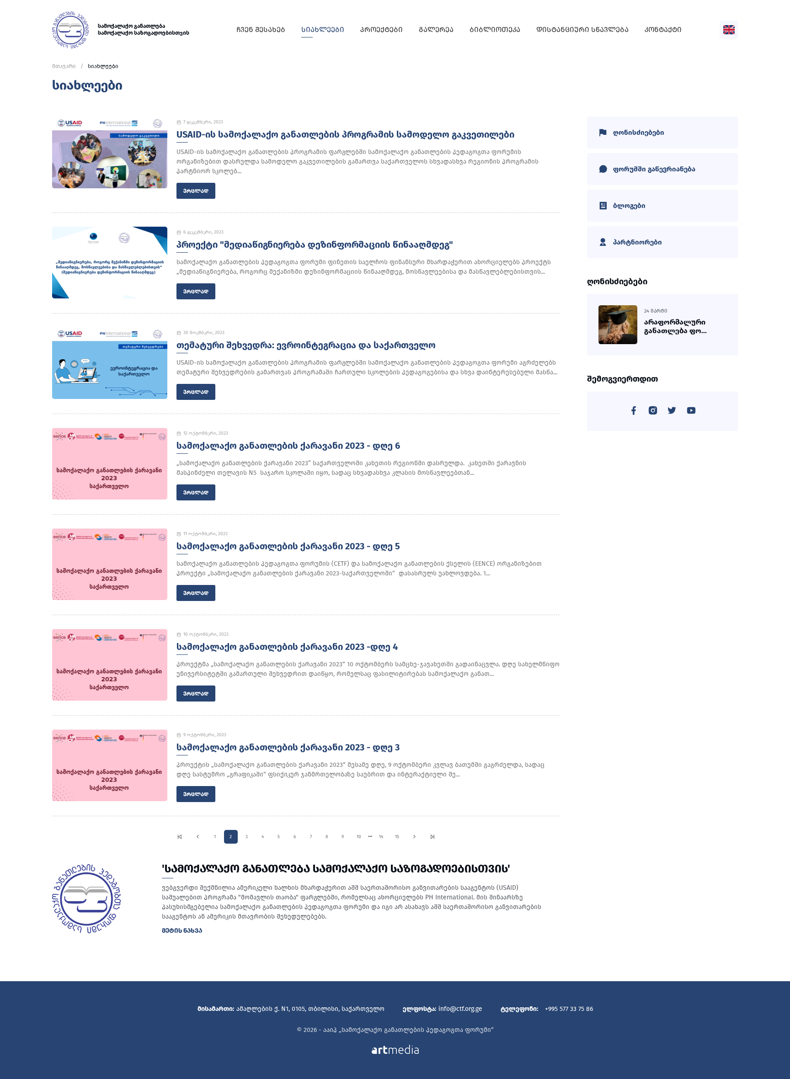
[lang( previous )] (198, 837)
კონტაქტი (663, 29)
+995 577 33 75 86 (569, 1009)
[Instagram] (653, 412)
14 (381, 837)
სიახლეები (322, 29)
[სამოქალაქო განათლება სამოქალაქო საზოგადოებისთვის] (70, 29)
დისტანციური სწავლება (582, 29)
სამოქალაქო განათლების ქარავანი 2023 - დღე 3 (288, 747)
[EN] (729, 29)
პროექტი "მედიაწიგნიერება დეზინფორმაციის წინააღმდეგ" (314, 244)
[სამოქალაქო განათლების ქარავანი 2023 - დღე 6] (109, 464)
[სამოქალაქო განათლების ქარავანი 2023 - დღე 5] (109, 564)
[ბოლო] (433, 837)
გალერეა (436, 29)
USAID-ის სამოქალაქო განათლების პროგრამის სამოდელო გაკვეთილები (345, 134)
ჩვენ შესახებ (260, 29)
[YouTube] (691, 412)
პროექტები (381, 29)
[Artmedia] (395, 1048)
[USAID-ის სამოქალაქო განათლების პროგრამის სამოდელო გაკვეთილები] (109, 152)
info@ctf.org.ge (460, 1009)
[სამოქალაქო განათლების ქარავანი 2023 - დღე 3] (109, 765)
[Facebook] (634, 412)
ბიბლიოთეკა (495, 29)
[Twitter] (672, 412)
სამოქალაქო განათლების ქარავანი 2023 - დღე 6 (288, 445)
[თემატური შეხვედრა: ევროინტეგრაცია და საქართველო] (109, 363)
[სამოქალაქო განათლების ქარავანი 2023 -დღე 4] (109, 665)
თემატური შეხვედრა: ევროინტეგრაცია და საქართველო (306, 345)
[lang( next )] (414, 837)
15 (397, 837)
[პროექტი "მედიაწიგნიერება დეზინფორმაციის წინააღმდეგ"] (109, 262)
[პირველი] (179, 837)
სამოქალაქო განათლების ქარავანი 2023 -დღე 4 (287, 646)
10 (359, 837)
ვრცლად (195, 191)
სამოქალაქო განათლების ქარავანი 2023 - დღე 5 (288, 546)
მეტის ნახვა (182, 931)
